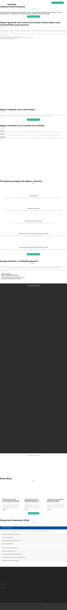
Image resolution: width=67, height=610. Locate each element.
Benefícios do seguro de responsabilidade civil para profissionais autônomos (32, 500)
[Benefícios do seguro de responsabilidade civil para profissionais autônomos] (33, 490)
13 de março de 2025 (35, 503)
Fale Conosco (3, 587)
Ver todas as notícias (33, 513)
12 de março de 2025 (57, 503)
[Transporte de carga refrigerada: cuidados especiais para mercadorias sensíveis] (55, 490)
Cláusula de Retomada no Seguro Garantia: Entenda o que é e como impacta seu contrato (10, 500)
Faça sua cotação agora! (33, 16)
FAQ (2, 586)
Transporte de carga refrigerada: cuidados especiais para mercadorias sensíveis (55, 500)
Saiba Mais (4, 509)
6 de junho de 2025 (12, 503)
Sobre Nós (3, 583)
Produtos (2, 584)
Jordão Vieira (5, 503)
